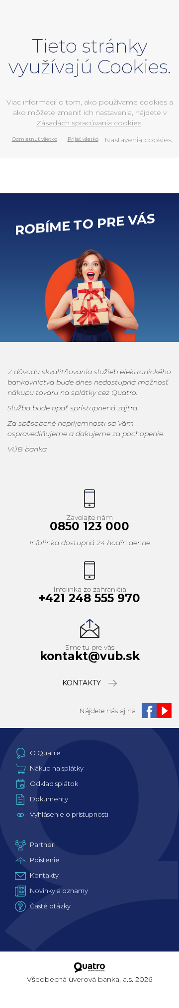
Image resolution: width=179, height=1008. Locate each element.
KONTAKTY (81, 682)
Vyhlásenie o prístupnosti (69, 814)
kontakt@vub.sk (90, 656)
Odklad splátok (54, 783)
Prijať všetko (83, 139)
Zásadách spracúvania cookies (88, 122)
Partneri (43, 844)
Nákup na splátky (57, 768)
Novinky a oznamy (59, 891)
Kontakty (44, 875)
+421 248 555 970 (89, 598)
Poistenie (45, 860)
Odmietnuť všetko (34, 139)
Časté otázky (50, 906)
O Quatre (45, 753)
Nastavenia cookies (138, 139)
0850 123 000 (89, 526)
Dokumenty (49, 799)
